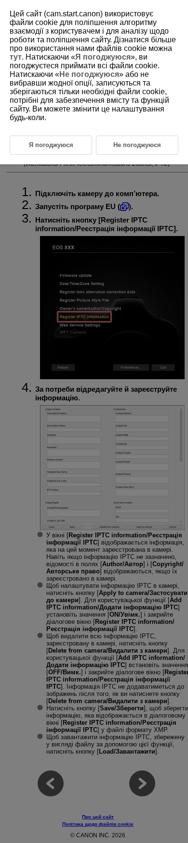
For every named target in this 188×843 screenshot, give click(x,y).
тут (16, 57)
